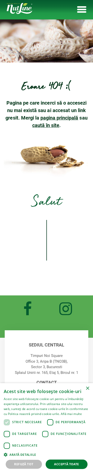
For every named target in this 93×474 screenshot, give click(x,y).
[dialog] (46, 428)
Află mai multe (71, 414)
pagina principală (59, 118)
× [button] (87, 388)
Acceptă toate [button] (66, 464)
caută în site (45, 125)
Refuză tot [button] (23, 464)
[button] (46, 455)
